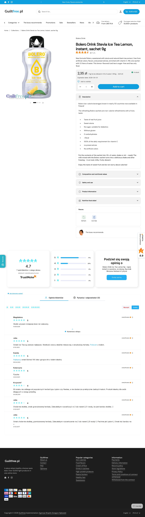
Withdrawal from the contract (123, 480)
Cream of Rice (81, 466)
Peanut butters (81, 474)
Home (6, 30)
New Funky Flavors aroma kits (72, 2)
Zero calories (81, 460)
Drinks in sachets (82, 468)
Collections (15, 30)
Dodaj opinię (117, 277)
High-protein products (85, 471)
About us (43, 460)
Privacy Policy (117, 471)
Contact (43, 463)
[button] (131, 11)
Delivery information (119, 463)
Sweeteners (80, 480)
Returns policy (117, 466)
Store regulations (118, 468)
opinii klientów (28, 270)
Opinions (43, 468)
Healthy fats (80, 477)
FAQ (41, 466)
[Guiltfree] (13, 11)
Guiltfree (22, 513)
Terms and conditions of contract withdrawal (125, 475)
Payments (116, 460)
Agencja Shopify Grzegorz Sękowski (52, 513)
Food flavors (80, 463)
